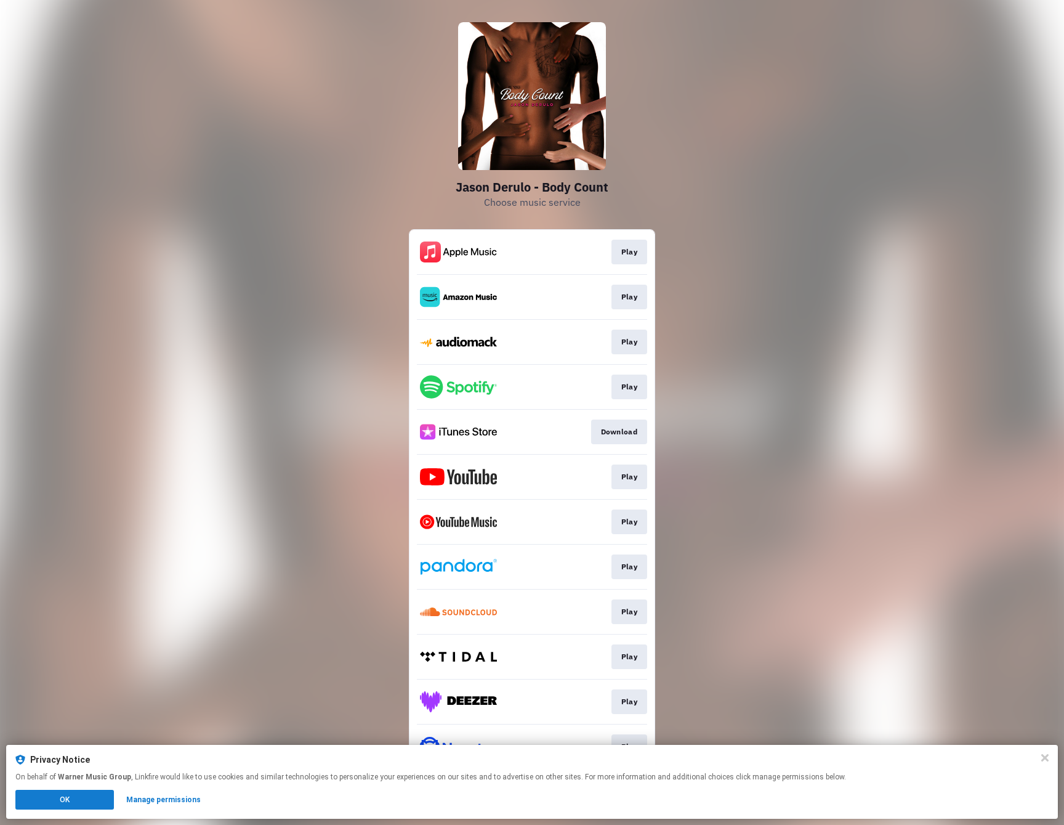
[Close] (1045, 758)
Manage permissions (163, 799)
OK (65, 799)
